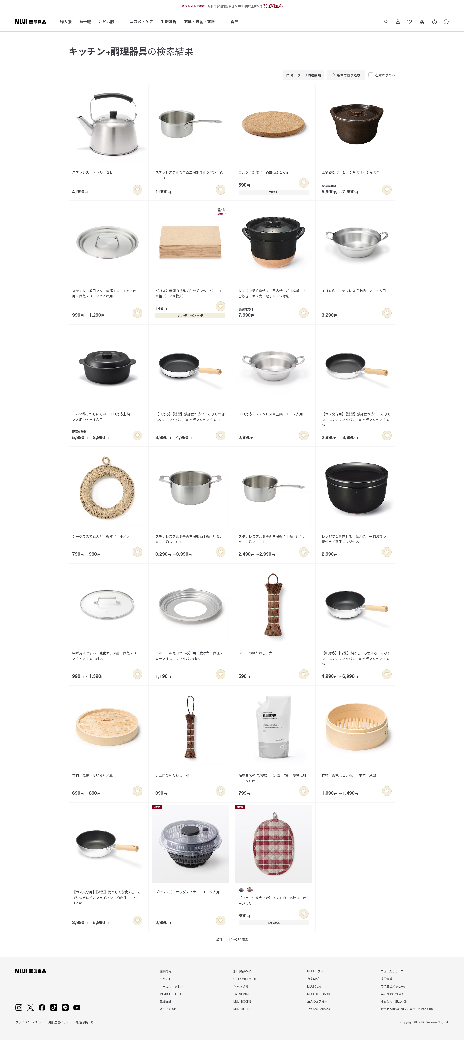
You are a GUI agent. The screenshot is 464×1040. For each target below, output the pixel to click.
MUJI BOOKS (242, 1001)
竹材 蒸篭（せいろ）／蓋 (92, 775)
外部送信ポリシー (60, 1022)
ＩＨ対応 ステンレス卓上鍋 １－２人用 (271, 414)
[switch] (137, 190)
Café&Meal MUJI (244, 978)
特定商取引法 (84, 1022)
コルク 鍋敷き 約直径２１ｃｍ (264, 172)
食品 (234, 21)
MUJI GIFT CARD (318, 994)
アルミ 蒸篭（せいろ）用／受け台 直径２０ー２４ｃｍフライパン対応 (189, 656)
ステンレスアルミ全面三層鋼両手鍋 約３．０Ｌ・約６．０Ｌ (189, 539)
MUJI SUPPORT (170, 994)
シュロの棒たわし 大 (255, 653)
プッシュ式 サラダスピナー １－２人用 (187, 892)
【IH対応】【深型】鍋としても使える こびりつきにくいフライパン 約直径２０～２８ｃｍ (356, 658)
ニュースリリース (392, 971)
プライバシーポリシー (29, 1022)
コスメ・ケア (141, 21)
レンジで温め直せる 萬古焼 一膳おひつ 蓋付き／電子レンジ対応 (355, 539)
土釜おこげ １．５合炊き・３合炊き (350, 172)
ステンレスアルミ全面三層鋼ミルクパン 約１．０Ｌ (189, 175)
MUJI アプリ (315, 971)
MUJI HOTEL (242, 1009)
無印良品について (392, 994)
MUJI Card (314, 986)
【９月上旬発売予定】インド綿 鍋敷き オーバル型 (272, 900)
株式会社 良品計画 (394, 1001)
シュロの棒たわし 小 (172, 775)
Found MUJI (241, 994)
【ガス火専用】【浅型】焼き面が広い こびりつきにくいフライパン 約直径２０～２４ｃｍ (356, 419)
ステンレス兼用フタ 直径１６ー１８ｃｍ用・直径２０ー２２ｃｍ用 (104, 293)
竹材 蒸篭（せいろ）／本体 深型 (349, 775)
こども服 (106, 21)
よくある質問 (168, 1009)
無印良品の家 (242, 971)
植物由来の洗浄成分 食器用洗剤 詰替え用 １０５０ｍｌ (274, 778)
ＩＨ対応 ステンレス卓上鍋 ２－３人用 (354, 290)
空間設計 (165, 1001)
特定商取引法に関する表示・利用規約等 (407, 1009)
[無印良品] (30, 971)
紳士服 (85, 21)
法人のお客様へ (317, 1001)
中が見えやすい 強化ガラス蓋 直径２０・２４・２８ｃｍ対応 (106, 656)
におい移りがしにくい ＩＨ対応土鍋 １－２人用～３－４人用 (106, 417)
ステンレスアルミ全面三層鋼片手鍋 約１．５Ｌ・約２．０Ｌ (272, 539)
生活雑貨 (168, 21)
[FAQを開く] (434, 21)
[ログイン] (397, 21)
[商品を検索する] (386, 21)
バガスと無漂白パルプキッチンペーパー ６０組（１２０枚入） (189, 293)
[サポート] (446, 21)
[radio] (241, 890)
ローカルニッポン (171, 986)
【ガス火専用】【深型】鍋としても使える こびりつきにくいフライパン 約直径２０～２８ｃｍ (106, 897)
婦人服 (66, 21)
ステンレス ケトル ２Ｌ (92, 172)
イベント (165, 978)
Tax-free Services (318, 1009)
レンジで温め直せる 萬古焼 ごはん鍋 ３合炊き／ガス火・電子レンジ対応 (272, 293)
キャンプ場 (240, 986)
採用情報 (386, 978)
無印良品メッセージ (394, 986)
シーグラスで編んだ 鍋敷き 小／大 (101, 536)
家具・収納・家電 (199, 21)
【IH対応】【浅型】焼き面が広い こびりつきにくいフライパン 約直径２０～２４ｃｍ (190, 417)
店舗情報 (165, 971)
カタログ (313, 978)
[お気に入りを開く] (409, 21)
